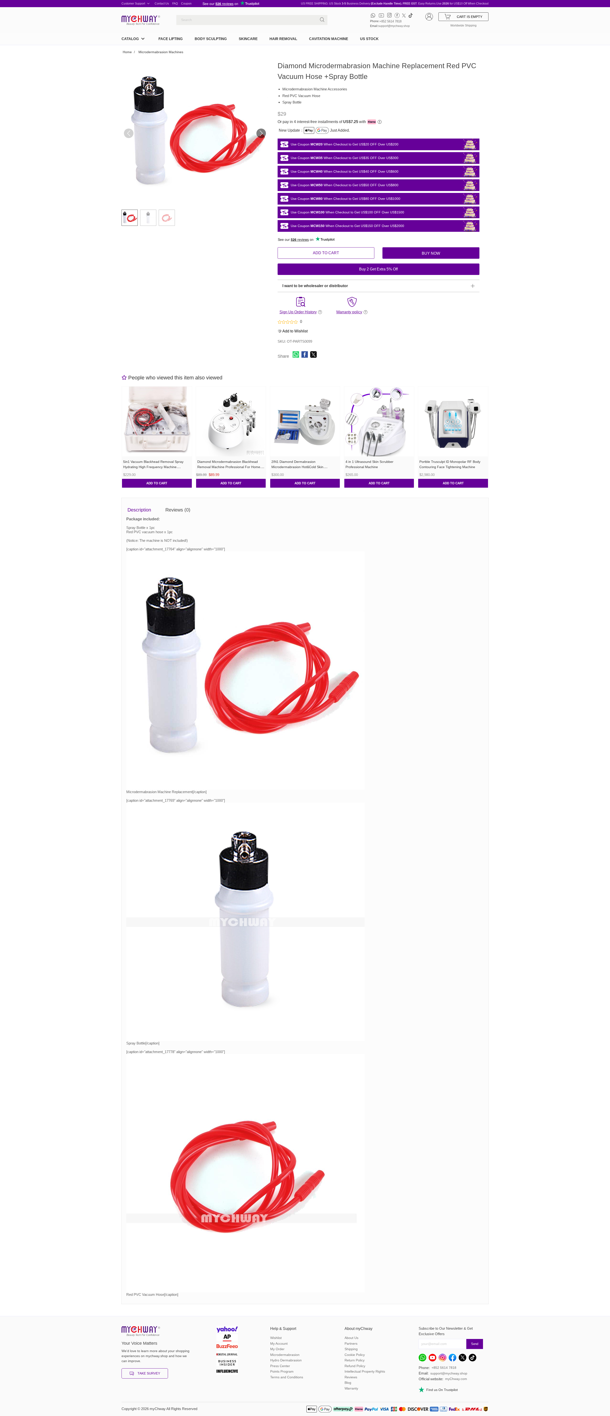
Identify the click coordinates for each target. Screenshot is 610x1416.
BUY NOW (431, 253)
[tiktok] (410, 15)
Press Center (280, 1366)
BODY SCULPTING (211, 39)
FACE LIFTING (170, 39)
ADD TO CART (326, 253)
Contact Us (162, 3)
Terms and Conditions (286, 1377)
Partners (351, 1343)
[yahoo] (227, 1330)
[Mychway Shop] (139, 18)
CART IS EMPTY (469, 17)
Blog (348, 1383)
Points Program (282, 1371)
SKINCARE (248, 39)
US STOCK (369, 39)
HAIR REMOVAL (283, 39)
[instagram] (389, 15)
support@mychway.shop (394, 26)
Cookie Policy (355, 1355)
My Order (277, 1349)
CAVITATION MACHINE (328, 39)
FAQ (175, 3)
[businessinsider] (227, 1363)
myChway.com (456, 1379)
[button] (261, 133)
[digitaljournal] (227, 1355)
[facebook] (397, 15)
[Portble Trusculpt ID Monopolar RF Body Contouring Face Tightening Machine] (453, 421)
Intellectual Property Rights (365, 1371)
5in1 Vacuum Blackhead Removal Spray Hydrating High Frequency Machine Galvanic (153, 467)
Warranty (351, 1388)
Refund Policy (355, 1366)
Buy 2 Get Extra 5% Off (378, 269)
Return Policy (355, 1360)
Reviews (351, 1377)
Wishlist (276, 1338)
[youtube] (381, 15)
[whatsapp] (373, 15)
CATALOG (130, 39)
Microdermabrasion (285, 1355)
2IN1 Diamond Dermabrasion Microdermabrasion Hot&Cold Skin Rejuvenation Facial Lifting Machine (298, 467)
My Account (279, 1343)
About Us (351, 1338)
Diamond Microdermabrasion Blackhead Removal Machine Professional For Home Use (228, 467)
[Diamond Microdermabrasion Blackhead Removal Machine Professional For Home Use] (231, 421)
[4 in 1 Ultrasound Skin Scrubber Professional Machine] (379, 421)
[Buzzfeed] (227, 1347)
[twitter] (404, 15)
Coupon (186, 3)
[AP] (227, 1338)
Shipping (351, 1349)
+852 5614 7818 (390, 21)
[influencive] (227, 1372)
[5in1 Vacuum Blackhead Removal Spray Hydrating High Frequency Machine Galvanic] (157, 421)
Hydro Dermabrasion (286, 1360)
